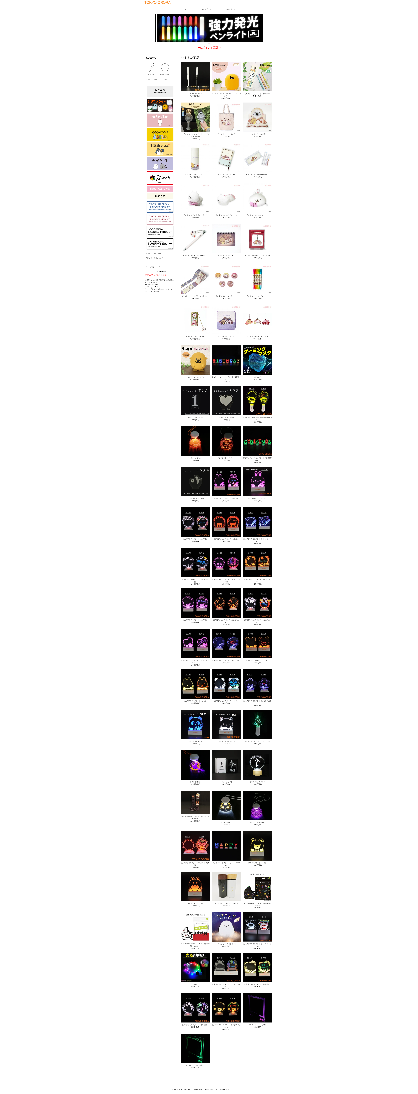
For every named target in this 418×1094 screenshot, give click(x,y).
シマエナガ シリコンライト (226, 944)
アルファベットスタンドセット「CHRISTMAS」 (257, 459)
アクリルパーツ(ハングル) (195, 498)
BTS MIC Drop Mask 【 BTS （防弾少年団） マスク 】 (195, 945)
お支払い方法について (153, 253)
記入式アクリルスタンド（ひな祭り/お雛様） (257, 702)
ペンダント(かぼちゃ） (195, 458)
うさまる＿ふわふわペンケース (226, 215)
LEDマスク (257, 377)
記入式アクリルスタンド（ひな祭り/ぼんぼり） (226, 580)
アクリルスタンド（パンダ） (195, 741)
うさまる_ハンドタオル (226, 336)
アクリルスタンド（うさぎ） (257, 498)
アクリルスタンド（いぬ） (195, 903)
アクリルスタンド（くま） (257, 863)
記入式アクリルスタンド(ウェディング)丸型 (195, 864)
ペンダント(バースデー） (226, 458)
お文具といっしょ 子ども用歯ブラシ (257, 94)
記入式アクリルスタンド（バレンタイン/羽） (257, 540)
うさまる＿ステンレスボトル (195, 174)
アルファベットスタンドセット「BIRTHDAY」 (226, 378)
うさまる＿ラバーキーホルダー (257, 336)
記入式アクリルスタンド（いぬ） (195, 701)
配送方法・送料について (154, 258)
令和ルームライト (226, 782)
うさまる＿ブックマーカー (195, 336)
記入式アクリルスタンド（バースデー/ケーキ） (257, 945)
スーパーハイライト (195, 93)
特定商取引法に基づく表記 (203, 1089)
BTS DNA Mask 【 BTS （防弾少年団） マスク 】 (257, 904)
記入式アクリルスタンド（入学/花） (195, 539)
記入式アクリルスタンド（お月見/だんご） (257, 580)
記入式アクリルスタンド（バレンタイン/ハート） (195, 661)
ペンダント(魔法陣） (257, 822)
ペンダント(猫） (226, 822)
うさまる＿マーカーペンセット (257, 296)
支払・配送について (186, 1089)
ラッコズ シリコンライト (195, 377)
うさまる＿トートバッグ (226, 134)
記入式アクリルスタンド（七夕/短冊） (195, 1025)
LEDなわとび (195, 984)
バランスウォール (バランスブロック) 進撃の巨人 (195, 817)
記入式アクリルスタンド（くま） (257, 660)
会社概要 (175, 1089)
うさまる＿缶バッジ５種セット (226, 296)
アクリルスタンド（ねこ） (226, 741)
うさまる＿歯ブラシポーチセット (257, 174)
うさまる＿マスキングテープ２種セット (195, 296)
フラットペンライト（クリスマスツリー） (257, 741)
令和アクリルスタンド (257, 782)
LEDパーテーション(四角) (257, 1025)
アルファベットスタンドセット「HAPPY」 (226, 864)
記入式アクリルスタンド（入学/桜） (195, 620)
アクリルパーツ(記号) (226, 417)
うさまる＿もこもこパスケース (257, 215)
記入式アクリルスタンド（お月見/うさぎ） (195, 580)
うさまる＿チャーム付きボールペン (195, 255)
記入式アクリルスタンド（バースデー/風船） (226, 985)
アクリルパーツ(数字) (195, 417)
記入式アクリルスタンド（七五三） (226, 539)
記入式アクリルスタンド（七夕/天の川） (226, 660)
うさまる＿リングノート (226, 255)
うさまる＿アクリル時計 (257, 134)
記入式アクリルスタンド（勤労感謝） (257, 984)
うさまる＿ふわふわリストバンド (195, 215)
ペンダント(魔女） (195, 782)
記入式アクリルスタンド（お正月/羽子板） (226, 621)
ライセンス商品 (151, 79)
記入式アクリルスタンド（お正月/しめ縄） (257, 621)
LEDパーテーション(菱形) (195, 1065)
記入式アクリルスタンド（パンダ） (226, 701)
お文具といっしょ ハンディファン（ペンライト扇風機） (195, 135)
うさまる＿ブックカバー (226, 174)
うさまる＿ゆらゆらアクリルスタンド (257, 255)
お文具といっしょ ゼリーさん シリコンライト (226, 94)
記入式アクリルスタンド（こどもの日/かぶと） (226, 1026)
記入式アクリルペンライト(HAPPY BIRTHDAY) (257, 418)
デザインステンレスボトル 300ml (226, 903)
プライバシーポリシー (221, 1089)
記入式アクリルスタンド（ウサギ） (226, 498)
